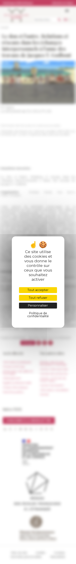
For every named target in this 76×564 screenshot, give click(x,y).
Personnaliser (38, 305)
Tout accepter (38, 290)
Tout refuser (38, 297)
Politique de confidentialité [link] (38, 314)
